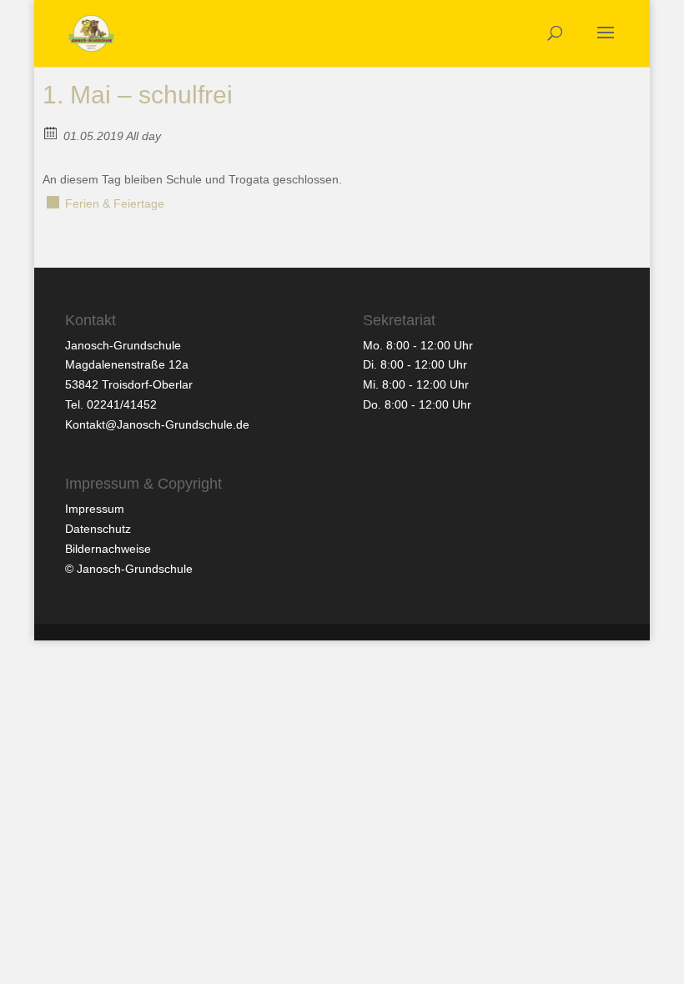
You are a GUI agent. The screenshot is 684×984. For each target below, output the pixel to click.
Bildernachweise (108, 548)
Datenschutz (98, 528)
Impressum (94, 508)
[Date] (51, 132)
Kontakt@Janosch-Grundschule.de (157, 424)
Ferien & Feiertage (114, 203)
